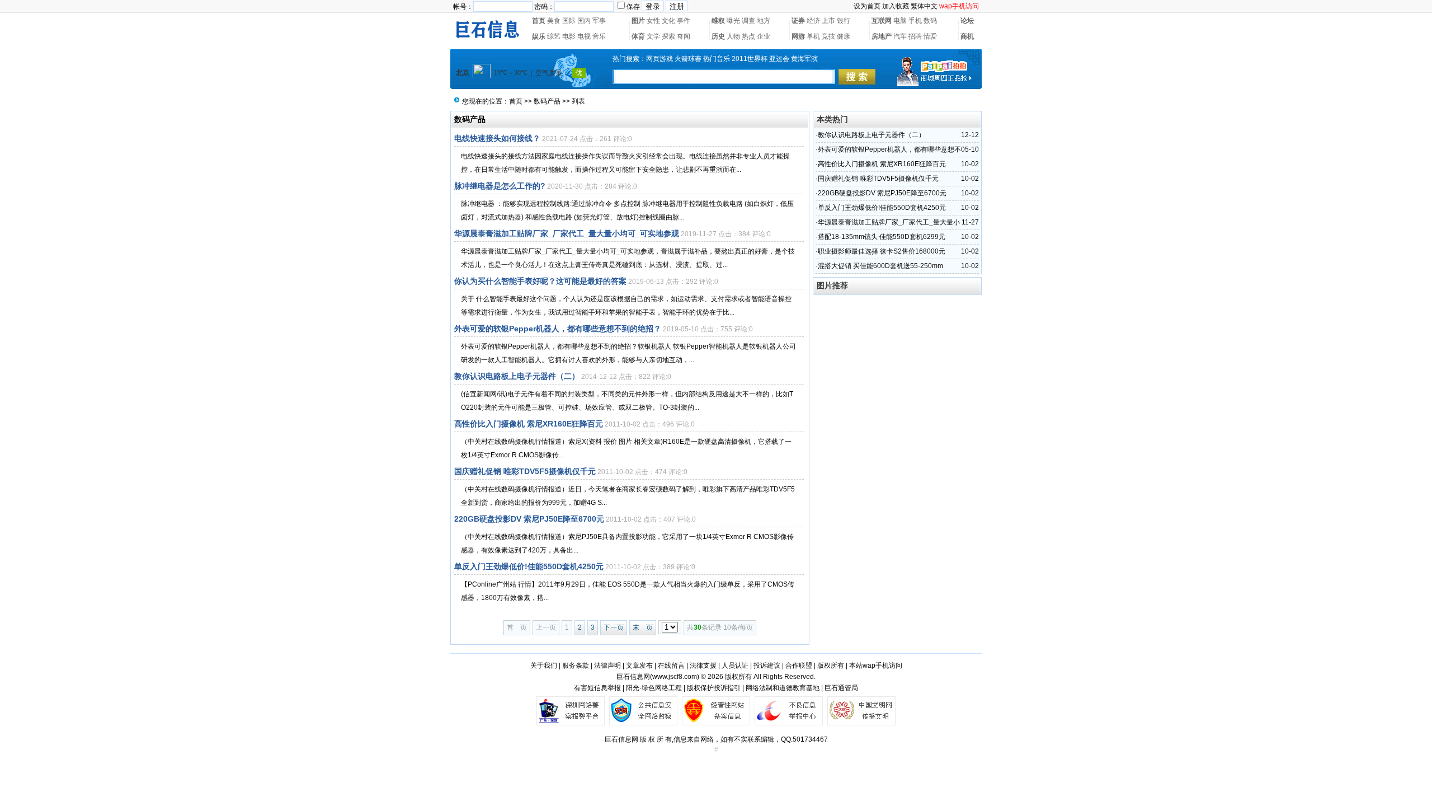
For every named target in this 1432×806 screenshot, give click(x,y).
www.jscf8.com (674, 677)
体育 (638, 36)
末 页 (643, 627)
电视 (584, 36)
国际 (569, 21)
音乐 (599, 36)
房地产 (882, 36)
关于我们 (543, 665)
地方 (763, 21)
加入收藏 (895, 6)
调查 (748, 21)
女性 (653, 21)
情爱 (930, 36)
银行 (843, 21)
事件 (683, 21)
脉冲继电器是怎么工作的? (499, 185)
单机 (813, 36)
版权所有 (830, 665)
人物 (733, 36)
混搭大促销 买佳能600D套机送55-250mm (880, 266)
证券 (798, 21)
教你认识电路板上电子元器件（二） (517, 376)
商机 (967, 36)
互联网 (882, 21)
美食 (553, 21)
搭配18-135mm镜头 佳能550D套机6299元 (881, 237)
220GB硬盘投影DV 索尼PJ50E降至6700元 (529, 518)
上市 (828, 21)
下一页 (614, 627)
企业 (763, 36)
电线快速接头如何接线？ (497, 138)
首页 (538, 21)
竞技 (828, 36)
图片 (638, 21)
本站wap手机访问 (875, 665)
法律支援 (703, 665)
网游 (798, 36)
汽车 (900, 36)
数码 (930, 21)
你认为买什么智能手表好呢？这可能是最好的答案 (540, 281)
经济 (813, 21)
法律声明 (607, 665)
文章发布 (639, 665)
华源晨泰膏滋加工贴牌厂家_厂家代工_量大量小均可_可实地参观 (566, 233)
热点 (748, 36)
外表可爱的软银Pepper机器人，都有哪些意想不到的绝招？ (557, 328)
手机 (915, 21)
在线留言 (671, 665)
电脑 (900, 21)
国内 (584, 21)
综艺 (553, 36)
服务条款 (575, 665)
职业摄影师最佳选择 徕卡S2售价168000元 (881, 251)
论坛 (967, 21)
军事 (599, 21)
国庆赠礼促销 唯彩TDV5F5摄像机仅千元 (525, 471)
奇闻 (683, 36)
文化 (668, 21)
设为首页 (867, 6)
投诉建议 (766, 665)
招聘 (915, 36)
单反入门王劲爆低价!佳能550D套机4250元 (529, 566)
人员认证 (735, 665)
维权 (718, 21)
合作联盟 (798, 665)
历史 (718, 36)
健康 (843, 36)
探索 (668, 36)
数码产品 (547, 101)
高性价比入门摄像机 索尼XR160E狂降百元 (528, 423)
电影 (569, 36)
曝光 (733, 21)
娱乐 (538, 36)
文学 (653, 36)
